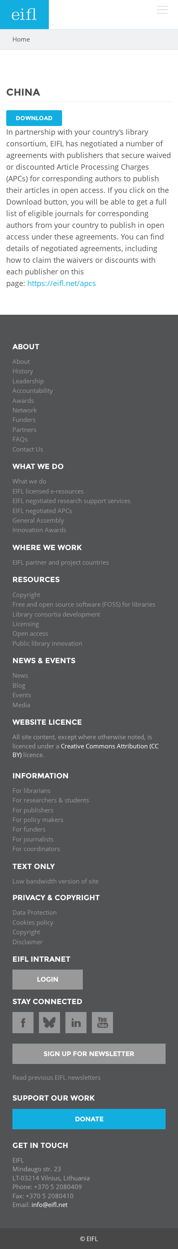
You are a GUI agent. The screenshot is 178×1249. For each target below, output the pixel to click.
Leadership (28, 381)
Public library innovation (47, 643)
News (20, 675)
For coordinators (36, 848)
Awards (23, 400)
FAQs (20, 439)
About (21, 361)
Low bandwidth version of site (55, 881)
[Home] (24, 14)
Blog (18, 685)
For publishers (32, 810)
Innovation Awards (39, 530)
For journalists (32, 839)
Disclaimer (27, 942)
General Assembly (38, 520)
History (22, 371)
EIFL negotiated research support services (71, 500)
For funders (29, 829)
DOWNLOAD (34, 118)
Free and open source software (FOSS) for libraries (83, 604)
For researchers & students (50, 800)
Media (21, 705)
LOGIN (47, 979)
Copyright (26, 594)
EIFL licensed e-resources (48, 491)
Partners (24, 429)
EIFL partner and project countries (60, 562)
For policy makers (37, 819)
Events (21, 695)
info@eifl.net (49, 1204)
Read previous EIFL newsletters (56, 1077)
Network (24, 410)
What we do (29, 481)
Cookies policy (32, 922)
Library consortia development (56, 614)
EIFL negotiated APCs (42, 510)
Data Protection (34, 912)
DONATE (89, 1119)
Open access (30, 633)
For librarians (31, 790)
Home (21, 39)
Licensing (25, 624)
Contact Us (27, 449)
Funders (24, 419)
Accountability (32, 390)
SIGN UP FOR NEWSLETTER (89, 1054)
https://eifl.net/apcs (61, 283)
